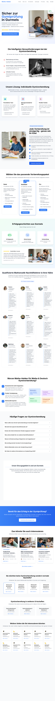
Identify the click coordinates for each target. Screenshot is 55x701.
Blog (47, 1)
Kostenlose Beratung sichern (10, 33)
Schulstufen (30, 1)
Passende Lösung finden (36, 163)
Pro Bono (43, 1)
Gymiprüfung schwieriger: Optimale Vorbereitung (9, 553)
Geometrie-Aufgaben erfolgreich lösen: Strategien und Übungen (45, 553)
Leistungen (37, 1)
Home (19, 1)
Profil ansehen (10, 310)
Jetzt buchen (7, 206)
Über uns (24, 1)
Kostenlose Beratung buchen (27, 520)
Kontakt (51, 1)
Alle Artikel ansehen (27, 566)
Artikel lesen (5, 561)
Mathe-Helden (6, 1)
